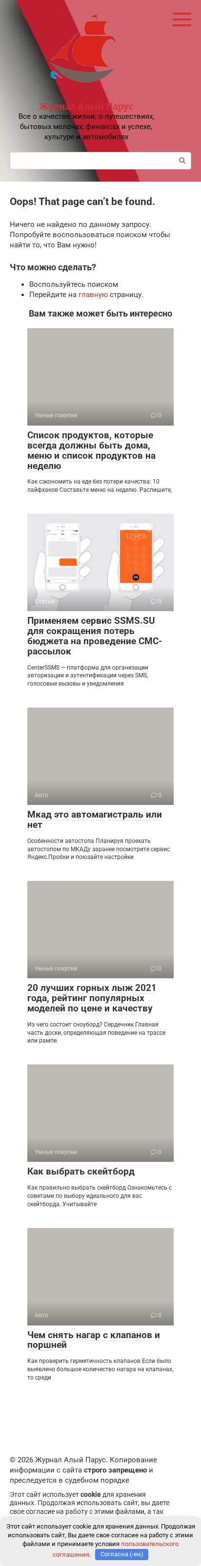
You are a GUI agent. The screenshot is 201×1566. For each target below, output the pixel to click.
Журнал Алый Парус (86, 106)
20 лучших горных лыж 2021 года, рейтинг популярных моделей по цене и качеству (92, 998)
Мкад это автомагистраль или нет (94, 819)
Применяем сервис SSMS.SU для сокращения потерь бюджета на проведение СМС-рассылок (94, 636)
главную (93, 294)
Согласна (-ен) (121, 1554)
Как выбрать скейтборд (81, 1171)
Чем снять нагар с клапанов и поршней (93, 1340)
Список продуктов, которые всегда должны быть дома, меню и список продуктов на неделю (91, 450)
